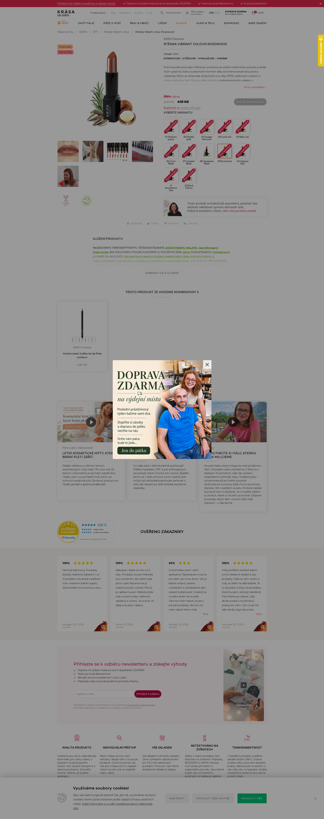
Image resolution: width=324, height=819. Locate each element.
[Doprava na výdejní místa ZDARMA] (162, 409)
